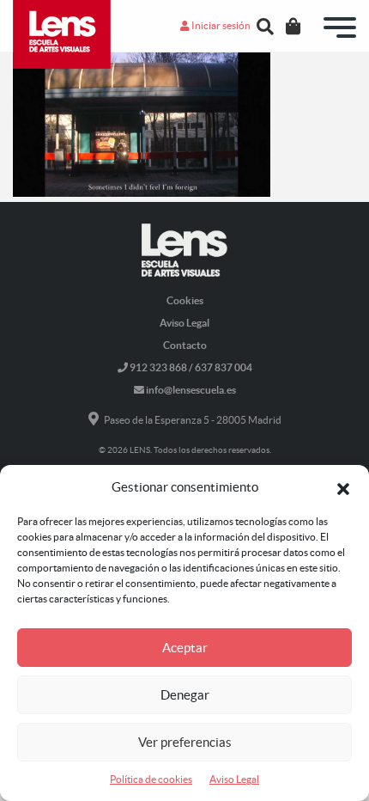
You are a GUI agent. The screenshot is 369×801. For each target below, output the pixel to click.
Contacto (185, 345)
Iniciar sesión (220, 25)
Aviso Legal (234, 779)
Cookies (184, 300)
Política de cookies (151, 779)
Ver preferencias (185, 742)
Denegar (184, 695)
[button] (343, 487)
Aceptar (185, 647)
